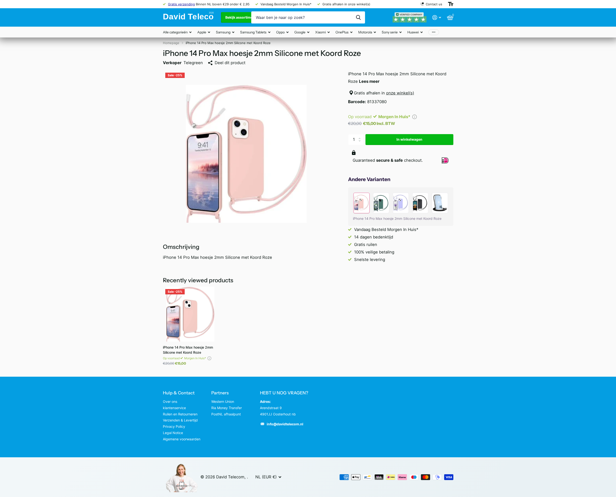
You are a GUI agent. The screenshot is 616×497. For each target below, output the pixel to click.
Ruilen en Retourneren (180, 414)
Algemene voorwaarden (181, 439)
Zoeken (358, 17)
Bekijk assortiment (241, 17)
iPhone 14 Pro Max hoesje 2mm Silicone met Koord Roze (188, 349)
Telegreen (193, 62)
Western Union (222, 401)
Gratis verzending (181, 4)
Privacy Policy (174, 426)
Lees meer (369, 81)
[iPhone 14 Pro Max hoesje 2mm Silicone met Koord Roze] (190, 314)
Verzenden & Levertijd (180, 420)
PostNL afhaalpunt (226, 414)
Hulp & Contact (179, 393)
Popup (414, 116)
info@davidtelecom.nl (285, 424)
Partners (220, 393)
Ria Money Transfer (226, 408)
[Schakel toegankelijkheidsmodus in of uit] (450, 4)
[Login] (436, 17)
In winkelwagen (409, 139)
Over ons (170, 401)
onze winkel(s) (400, 93)
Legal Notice (173, 433)
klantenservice (174, 408)
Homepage (171, 43)
